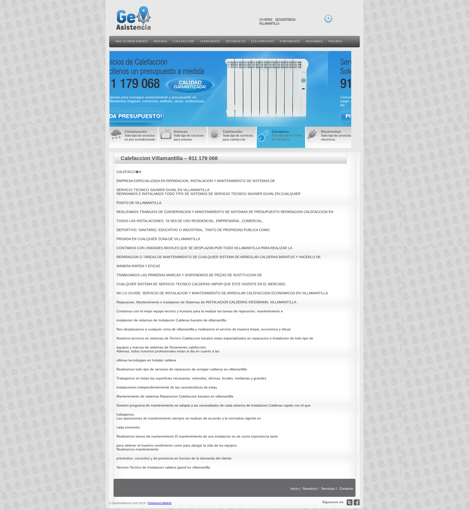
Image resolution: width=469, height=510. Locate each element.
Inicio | (295, 488)
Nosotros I (311, 488)
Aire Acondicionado (131, 41)
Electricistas (262, 41)
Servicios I (329, 488)
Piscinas (335, 41)
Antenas (160, 41)
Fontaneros (290, 41)
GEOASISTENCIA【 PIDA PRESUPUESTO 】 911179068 (133, 18)
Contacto (346, 488)
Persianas (314, 41)
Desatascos (235, 41)
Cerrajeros (210, 41)
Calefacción (183, 41)
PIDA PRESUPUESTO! (156, 116)
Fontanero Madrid (159, 503)
